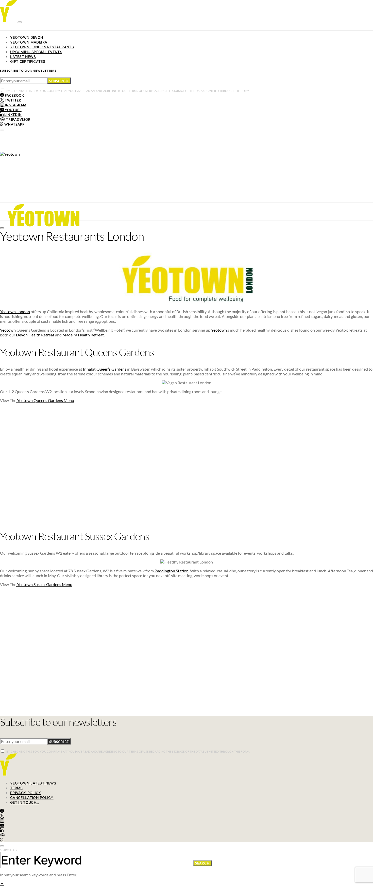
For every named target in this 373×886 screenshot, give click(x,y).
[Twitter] (2, 815)
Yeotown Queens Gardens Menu (45, 400)
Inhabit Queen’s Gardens (104, 369)
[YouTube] (2, 825)
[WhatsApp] (2, 839)
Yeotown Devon (26, 37)
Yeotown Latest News (33, 783)
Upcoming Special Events (36, 52)
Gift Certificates (27, 61)
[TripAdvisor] (2, 835)
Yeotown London (15, 311)
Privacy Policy (25, 793)
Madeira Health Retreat (83, 334)
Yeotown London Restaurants (42, 47)
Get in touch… (24, 802)
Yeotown (8, 330)
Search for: (9, 850)
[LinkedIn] (2, 830)
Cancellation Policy (32, 797)
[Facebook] (2, 811)
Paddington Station (172, 570)
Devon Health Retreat (35, 334)
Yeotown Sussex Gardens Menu (44, 584)
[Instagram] (2, 820)
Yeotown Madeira (28, 42)
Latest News (23, 56)
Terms (16, 788)
